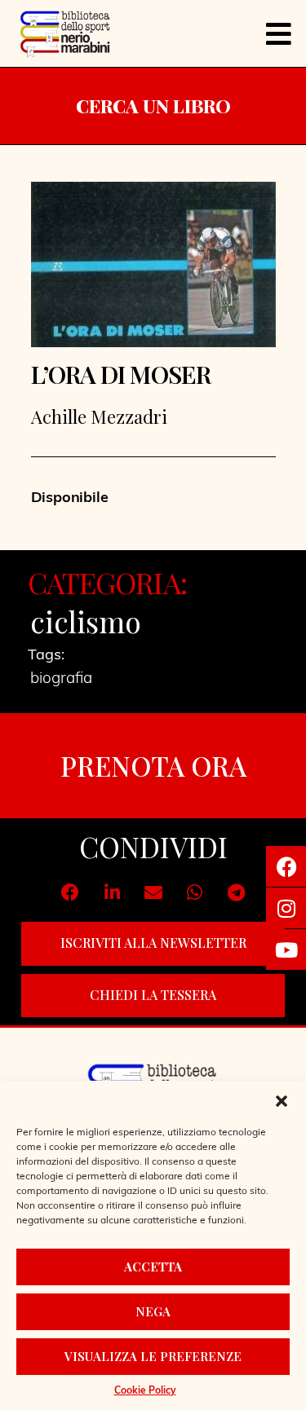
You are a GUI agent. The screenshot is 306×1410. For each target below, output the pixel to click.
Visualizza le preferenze (153, 1356)
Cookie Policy (145, 1391)
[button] (281, 1101)
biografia (61, 679)
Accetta (153, 1266)
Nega (153, 1311)
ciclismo (85, 621)
